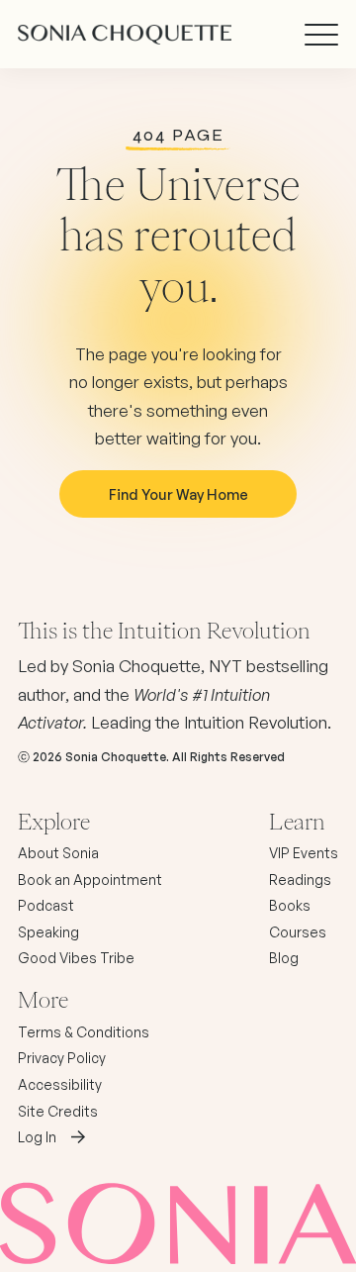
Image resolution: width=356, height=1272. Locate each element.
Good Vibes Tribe (76, 957)
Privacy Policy (62, 1057)
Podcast (46, 905)
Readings (300, 879)
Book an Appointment (90, 879)
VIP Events (303, 852)
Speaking (48, 932)
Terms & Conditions (83, 1032)
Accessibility (60, 1084)
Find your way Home (178, 494)
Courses (297, 932)
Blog (284, 957)
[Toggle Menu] (321, 35)
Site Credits (58, 1111)
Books (290, 905)
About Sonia (58, 852)
